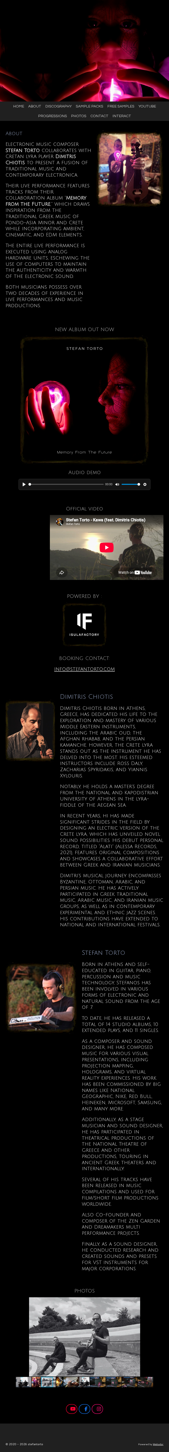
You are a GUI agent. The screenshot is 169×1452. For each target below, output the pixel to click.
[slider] (66, 484)
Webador (158, 1444)
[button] (159, 1301)
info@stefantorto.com (84, 669)
